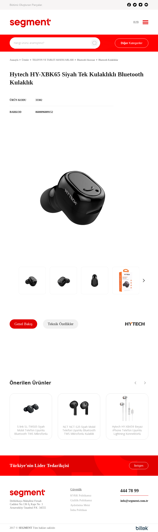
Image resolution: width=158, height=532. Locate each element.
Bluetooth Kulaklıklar (108, 60)
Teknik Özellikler (60, 324)
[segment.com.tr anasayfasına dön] (30, 22)
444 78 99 (129, 490)
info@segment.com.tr (134, 500)
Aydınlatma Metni (80, 505)
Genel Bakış (23, 324)
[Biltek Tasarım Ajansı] (142, 528)
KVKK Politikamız (80, 495)
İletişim (138, 465)
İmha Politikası (78, 510)
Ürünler (25, 60)
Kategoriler (131, 43)
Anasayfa (14, 60)
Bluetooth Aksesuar (86, 60)
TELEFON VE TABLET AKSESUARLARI (53, 60)
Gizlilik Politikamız (81, 500)
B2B (136, 22)
